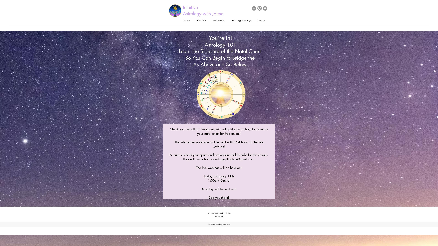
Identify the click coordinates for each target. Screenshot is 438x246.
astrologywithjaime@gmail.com (219, 213)
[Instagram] (259, 8)
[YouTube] (265, 8)
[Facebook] (254, 8)
